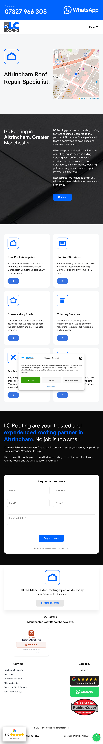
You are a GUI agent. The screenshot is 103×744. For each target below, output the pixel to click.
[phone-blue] (27, 6)
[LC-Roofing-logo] (11, 23)
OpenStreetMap (93, 98)
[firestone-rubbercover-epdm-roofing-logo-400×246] (84, 699)
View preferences (72, 380)
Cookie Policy (50, 386)
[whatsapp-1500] (84, 688)
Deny (51, 380)
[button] (81, 358)
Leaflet (82, 98)
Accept (31, 380)
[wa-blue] (76, 6)
